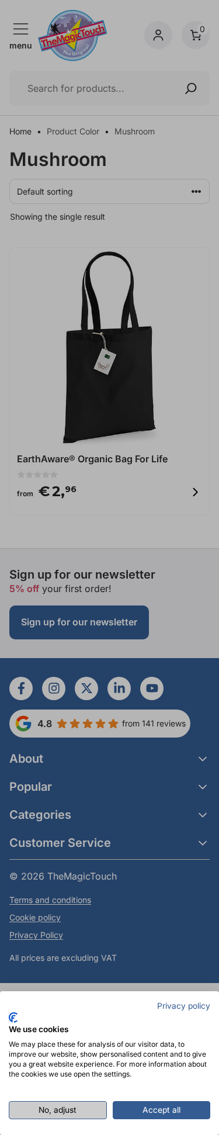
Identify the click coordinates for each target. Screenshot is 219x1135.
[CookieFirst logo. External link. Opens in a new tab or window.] (13, 1017)
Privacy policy (183, 1006)
